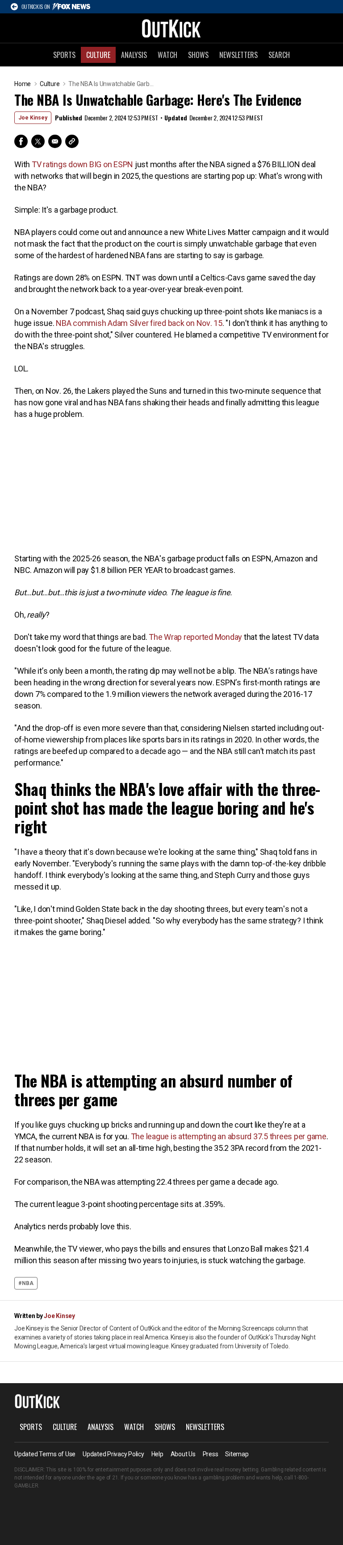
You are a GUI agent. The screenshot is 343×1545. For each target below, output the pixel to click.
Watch (167, 54)
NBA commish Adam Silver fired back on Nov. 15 (139, 323)
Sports (64, 54)
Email (55, 141)
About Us (183, 1454)
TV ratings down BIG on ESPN (82, 164)
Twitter (38, 141)
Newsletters (238, 54)
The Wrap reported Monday (195, 637)
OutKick (171, 28)
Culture (98, 54)
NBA (27, 1283)
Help (157, 1454)
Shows (198, 54)
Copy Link (72, 141)
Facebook (21, 141)
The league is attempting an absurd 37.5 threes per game (228, 1136)
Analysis (134, 54)
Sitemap (236, 1454)
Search (279, 54)
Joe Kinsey (32, 118)
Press (210, 1454)
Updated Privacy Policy (113, 1454)
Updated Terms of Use (44, 1454)
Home (22, 83)
